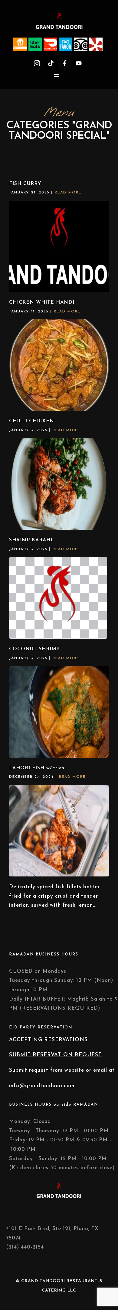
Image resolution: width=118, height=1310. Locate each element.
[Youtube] (79, 63)
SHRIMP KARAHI (30, 540)
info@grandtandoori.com (41, 1085)
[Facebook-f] (65, 63)
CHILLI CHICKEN (31, 421)
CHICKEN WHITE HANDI (41, 302)
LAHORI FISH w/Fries (36, 768)
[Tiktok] (51, 63)
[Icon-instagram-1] (37, 63)
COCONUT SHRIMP (34, 649)
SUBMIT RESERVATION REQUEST (55, 1055)
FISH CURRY (25, 183)
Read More (68, 192)
